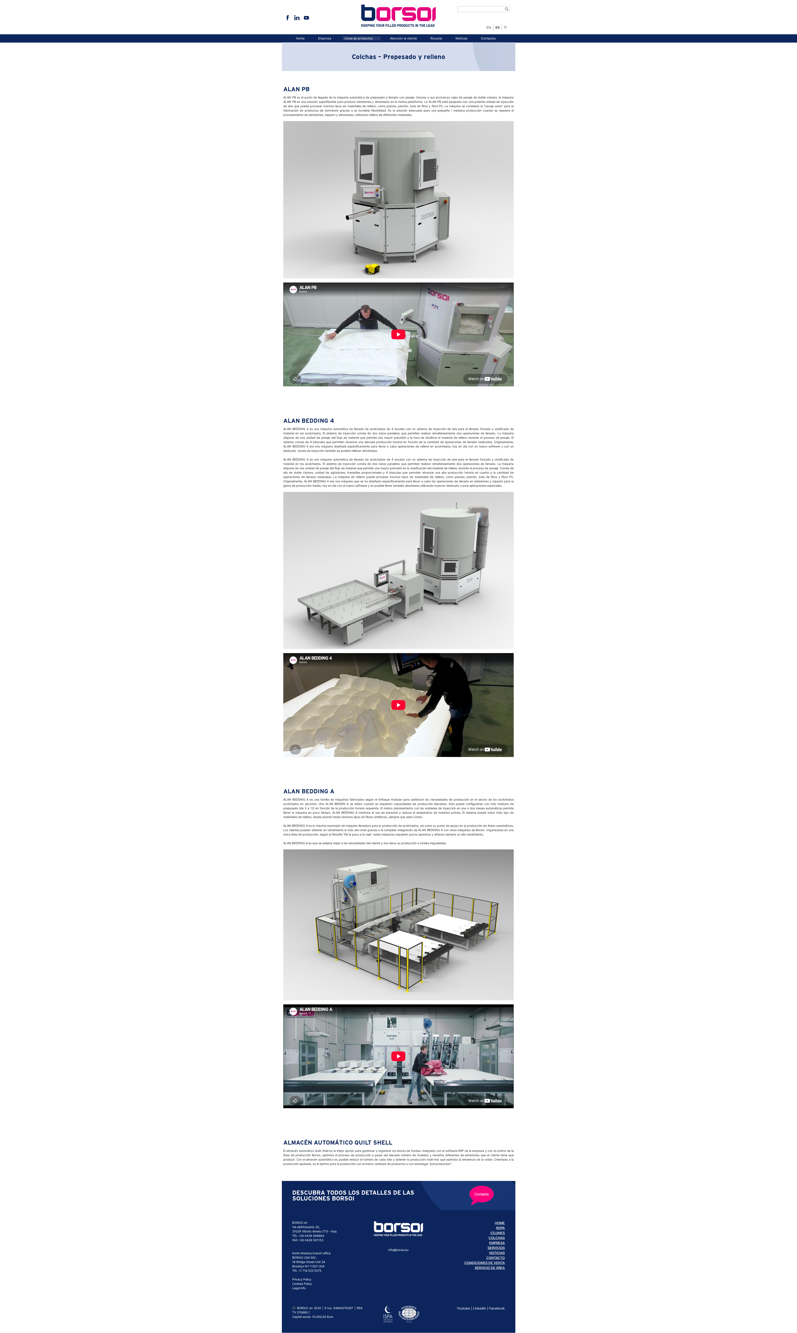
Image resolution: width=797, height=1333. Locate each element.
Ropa (500, 1228)
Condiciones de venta (484, 1263)
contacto (495, 1258)
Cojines (497, 1233)
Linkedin (479, 1308)
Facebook (497, 1308)
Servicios (496, 1248)
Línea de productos (359, 38)
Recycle (436, 38)
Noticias (461, 38)
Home (300, 38)
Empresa (324, 38)
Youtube (463, 1308)
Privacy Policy (301, 1279)
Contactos (488, 38)
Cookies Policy (302, 1283)
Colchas (497, 1238)
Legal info (299, 1288)
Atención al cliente (403, 38)
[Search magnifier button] (507, 9)
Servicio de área (490, 1268)
